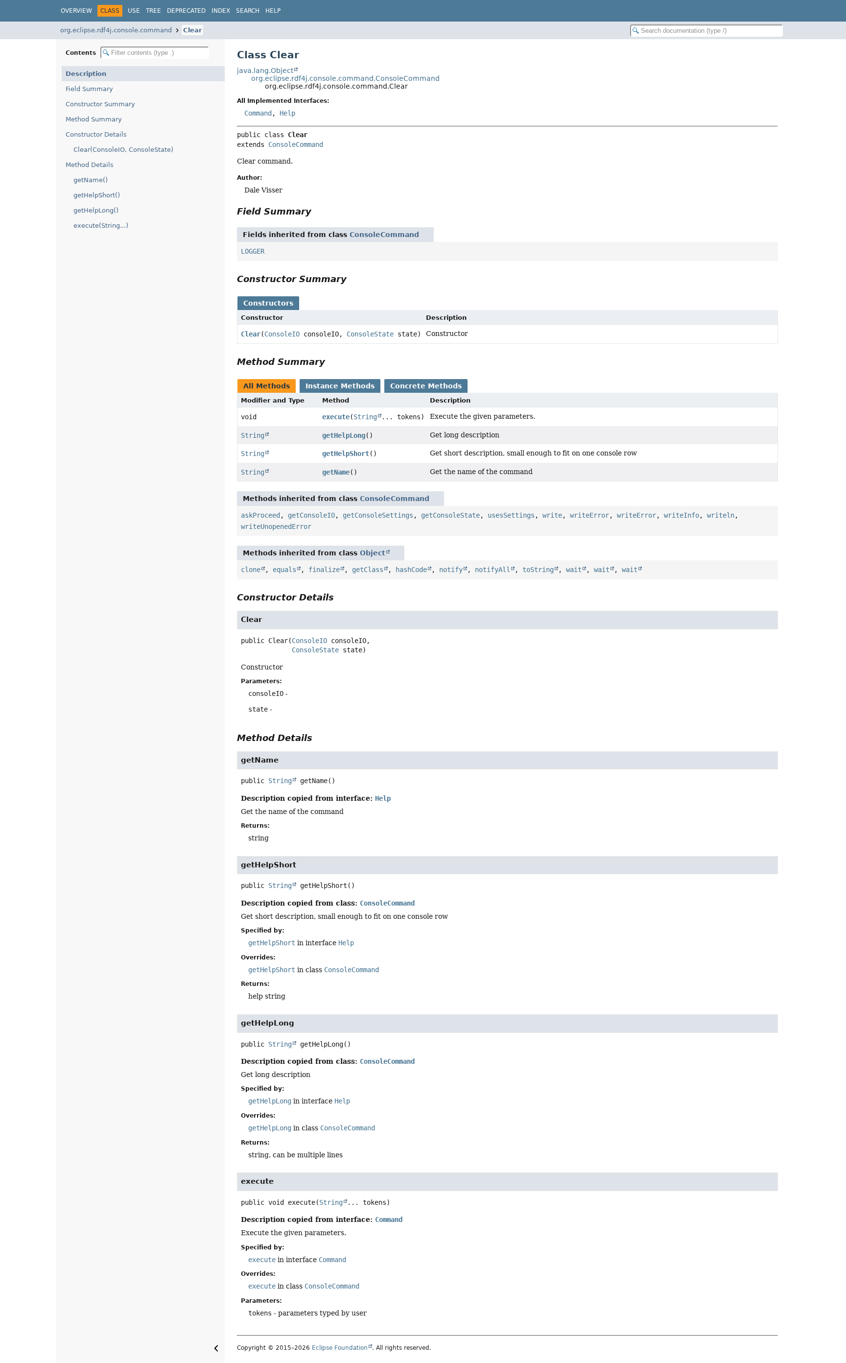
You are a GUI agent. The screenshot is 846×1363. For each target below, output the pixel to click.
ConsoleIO (282, 334)
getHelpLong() (95, 210)
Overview (76, 10)
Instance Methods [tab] (340, 386)
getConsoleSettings (378, 515)
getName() (90, 180)
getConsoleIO (311, 515)
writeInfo (681, 515)
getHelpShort (345, 453)
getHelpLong (343, 435)
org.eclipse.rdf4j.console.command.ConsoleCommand (345, 78)
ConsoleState (370, 334)
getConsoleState (450, 515)
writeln (720, 515)
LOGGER (252, 251)
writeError (589, 515)
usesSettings (511, 515)
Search (247, 10)
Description (86, 73)
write (552, 515)
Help (273, 10)
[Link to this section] (318, 211)
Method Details (90, 164)
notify (451, 570)
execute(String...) (100, 225)
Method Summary (94, 119)
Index (221, 10)
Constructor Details (96, 134)
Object (372, 553)
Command (258, 113)
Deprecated (186, 10)
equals (284, 570)
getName (336, 472)
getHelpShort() (96, 195)
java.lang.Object (265, 70)
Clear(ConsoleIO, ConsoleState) (123, 149)
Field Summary (89, 89)
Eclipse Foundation (340, 1347)
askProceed (260, 515)
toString (538, 570)
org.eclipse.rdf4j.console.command (116, 30)
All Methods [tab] (266, 386)
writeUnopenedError (276, 526)
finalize (324, 570)
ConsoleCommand (295, 144)
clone (250, 570)
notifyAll (492, 570)
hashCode (411, 570)
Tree (153, 10)
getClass (367, 570)
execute (336, 417)
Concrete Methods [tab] (426, 386)
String (365, 417)
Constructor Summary (100, 104)
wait (574, 570)
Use (134, 10)
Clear (192, 30)
